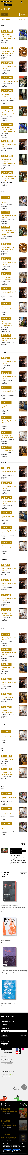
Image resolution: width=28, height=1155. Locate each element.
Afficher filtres (6, 19)
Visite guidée (4, 42)
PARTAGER (23, 14)
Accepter (7, 1150)
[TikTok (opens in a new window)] (20, 1052)
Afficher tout (23, 844)
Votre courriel (6, 1031)
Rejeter (16, 1150)
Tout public (4, 44)
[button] (19, 1100)
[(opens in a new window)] (14, 1087)
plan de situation (7, 1063)
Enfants (3, 331)
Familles (8, 331)
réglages (10, 1148)
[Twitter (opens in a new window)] (20, 1049)
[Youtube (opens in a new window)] (17, 1052)
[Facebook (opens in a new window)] (17, 1049)
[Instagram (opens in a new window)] (23, 1049)
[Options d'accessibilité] (21, 2)
